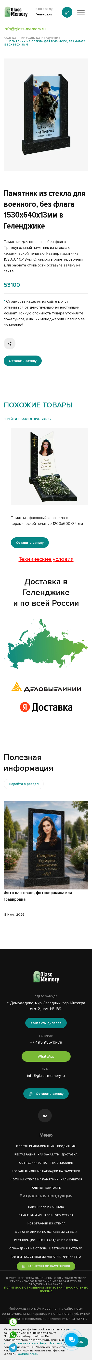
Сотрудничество (33, 1162)
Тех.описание (61, 1162)
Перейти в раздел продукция (28, 419)
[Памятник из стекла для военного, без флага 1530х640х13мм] (46, 644)
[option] (46, 114)
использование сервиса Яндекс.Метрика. (33, 1343)
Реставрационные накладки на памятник (46, 1171)
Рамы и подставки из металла (36, 1256)
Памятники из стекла (46, 1207)
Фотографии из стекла (46, 1223)
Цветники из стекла (66, 1248)
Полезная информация (35, 1146)
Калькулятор (71, 1179)
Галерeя (37, 1187)
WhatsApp (46, 1056)
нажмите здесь (27, 1354)
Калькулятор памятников (49, 1266)
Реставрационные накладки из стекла (46, 1240)
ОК (80, 1342)
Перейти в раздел (24, 784)
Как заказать (48, 1154)
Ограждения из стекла (28, 1248)
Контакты (53, 1187)
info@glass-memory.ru (25, 29)
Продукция (66, 1146)
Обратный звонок (67, 12)
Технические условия (46, 559)
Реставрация (24, 1154)
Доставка (70, 1154)
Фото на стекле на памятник (34, 1179)
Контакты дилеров (46, 1023)
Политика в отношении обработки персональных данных (46, 1289)
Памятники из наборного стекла (46, 1215)
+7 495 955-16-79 (46, 1042)
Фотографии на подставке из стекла (46, 1231)
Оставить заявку (23, 361)
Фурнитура (72, 1256)
